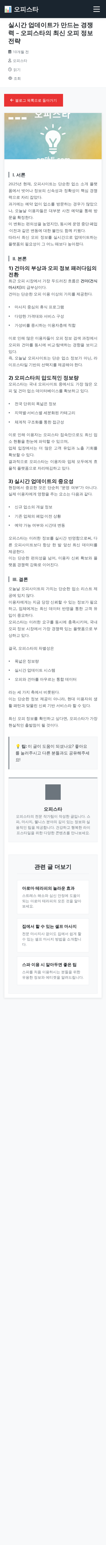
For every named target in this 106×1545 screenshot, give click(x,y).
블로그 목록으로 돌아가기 (36, 100)
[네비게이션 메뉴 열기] (96, 9)
